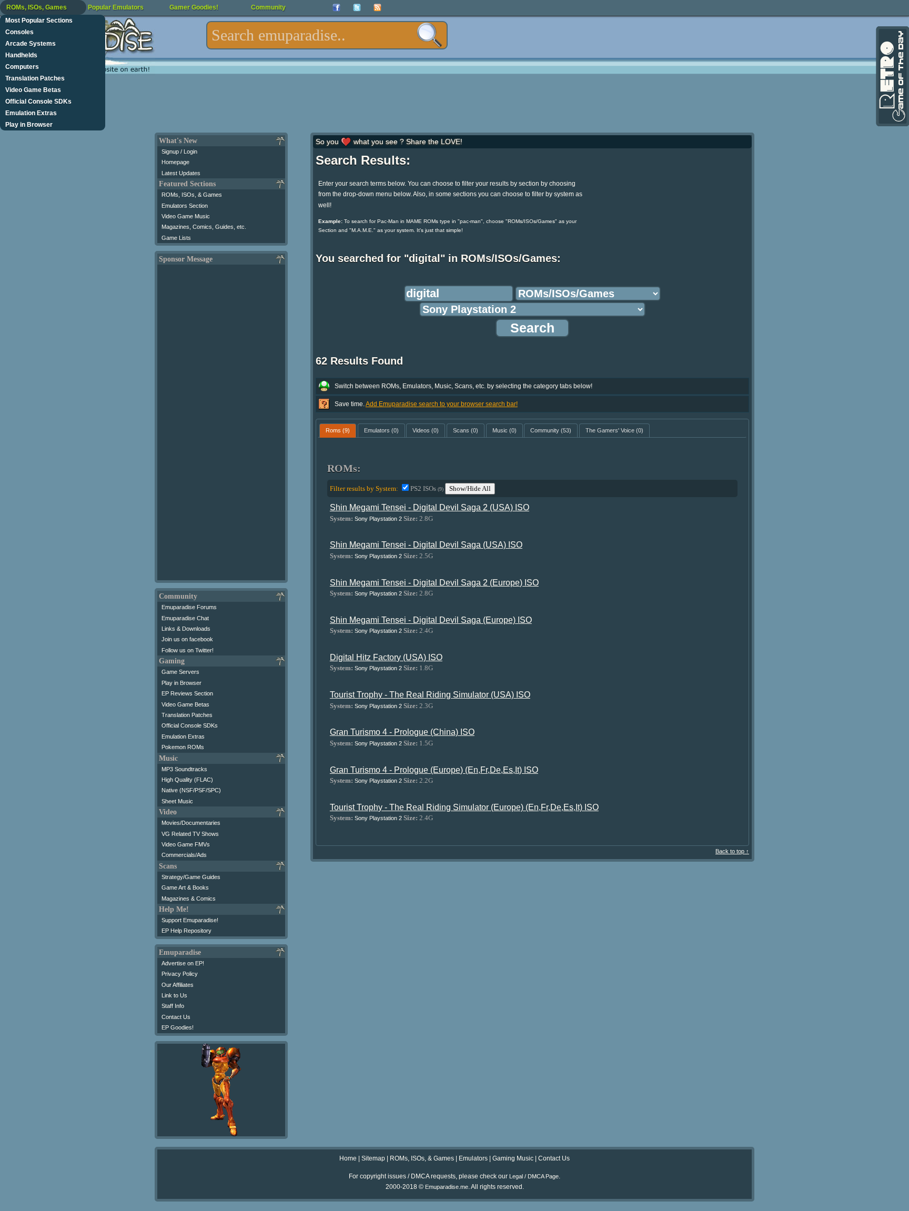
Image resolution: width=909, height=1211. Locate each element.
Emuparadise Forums (189, 607)
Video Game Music (185, 216)
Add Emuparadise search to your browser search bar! (442, 404)
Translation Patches (35, 78)
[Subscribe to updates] (377, 7)
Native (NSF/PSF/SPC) (191, 790)
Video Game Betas (33, 90)
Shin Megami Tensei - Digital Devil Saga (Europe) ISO (431, 619)
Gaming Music (512, 1158)
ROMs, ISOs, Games (36, 7)
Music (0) (504, 430)
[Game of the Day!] (891, 76)
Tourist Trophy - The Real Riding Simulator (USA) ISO (430, 694)
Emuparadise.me (446, 1187)
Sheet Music (177, 801)
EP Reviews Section (187, 693)
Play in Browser (29, 124)
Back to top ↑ (732, 851)
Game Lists (176, 238)
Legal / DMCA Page (534, 1176)
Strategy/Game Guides (190, 877)
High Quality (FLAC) (187, 779)
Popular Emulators (116, 7)
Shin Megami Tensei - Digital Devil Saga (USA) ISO (426, 544)
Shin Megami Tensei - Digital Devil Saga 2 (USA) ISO (429, 507)
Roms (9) (338, 430)
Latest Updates (180, 173)
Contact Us (175, 1017)
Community (268, 7)
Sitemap (373, 1158)
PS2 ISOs (426, 488)
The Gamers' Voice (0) (614, 430)
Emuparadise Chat (185, 618)
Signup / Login (179, 151)
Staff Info (172, 1006)
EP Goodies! (177, 1027)
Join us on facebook (187, 639)
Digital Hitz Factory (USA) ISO (386, 657)
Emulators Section (184, 206)
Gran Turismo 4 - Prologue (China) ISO (402, 732)
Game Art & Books (185, 887)
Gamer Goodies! (193, 7)
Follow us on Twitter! (187, 650)
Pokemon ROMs (182, 747)
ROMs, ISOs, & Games (191, 194)
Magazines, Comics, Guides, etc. (203, 227)
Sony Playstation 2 (378, 519)
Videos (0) (425, 430)
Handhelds (21, 55)
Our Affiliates (177, 985)
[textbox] (327, 35)
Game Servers (180, 672)
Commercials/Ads (184, 855)
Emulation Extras (31, 113)
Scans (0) (465, 430)
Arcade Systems (30, 43)
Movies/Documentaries (190, 823)
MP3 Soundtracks (184, 769)
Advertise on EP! (182, 963)
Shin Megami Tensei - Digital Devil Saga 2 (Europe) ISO (434, 582)
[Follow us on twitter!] (357, 7)
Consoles (19, 32)
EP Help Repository (186, 930)
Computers (22, 66)
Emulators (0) (381, 430)
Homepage (175, 162)
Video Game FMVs (185, 844)
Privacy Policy (179, 974)
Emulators (473, 1158)
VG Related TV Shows (190, 834)
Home (348, 1158)
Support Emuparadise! (189, 920)
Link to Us (174, 995)
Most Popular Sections (39, 20)
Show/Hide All (470, 488)
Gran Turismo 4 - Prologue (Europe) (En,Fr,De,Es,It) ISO (434, 769)
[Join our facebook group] (336, 7)
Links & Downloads (185, 628)
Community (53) (550, 430)
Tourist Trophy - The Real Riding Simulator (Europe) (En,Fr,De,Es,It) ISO (464, 807)
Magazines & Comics (188, 898)
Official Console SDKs (38, 101)
